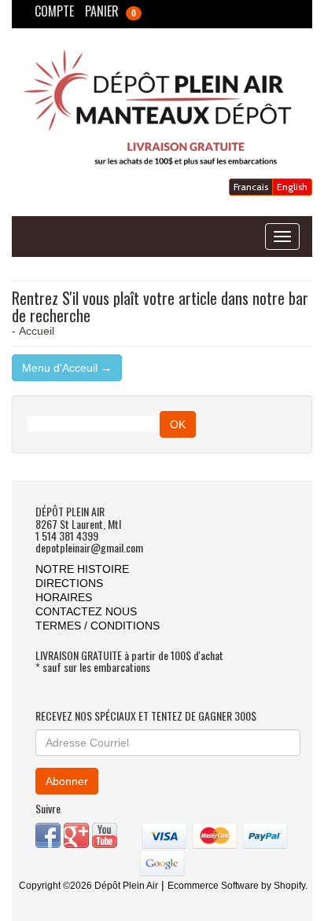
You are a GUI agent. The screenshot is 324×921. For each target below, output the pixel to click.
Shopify (289, 885)
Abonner (67, 781)
